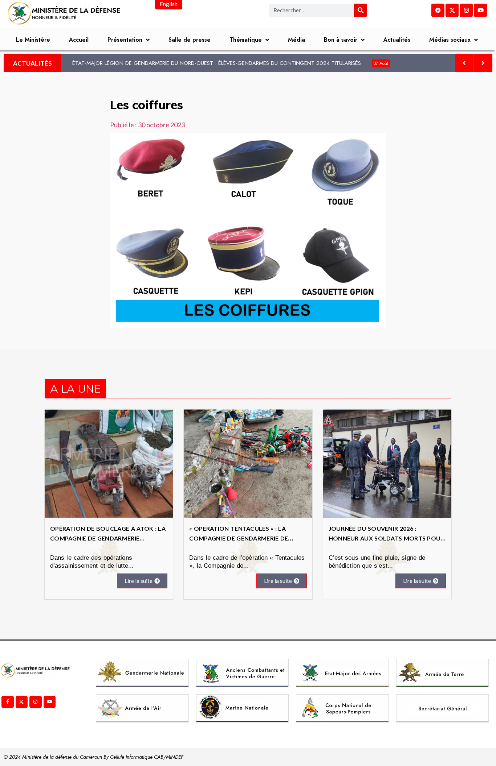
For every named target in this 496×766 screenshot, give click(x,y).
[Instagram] (466, 10)
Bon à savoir (340, 40)
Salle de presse (189, 40)
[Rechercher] (360, 10)
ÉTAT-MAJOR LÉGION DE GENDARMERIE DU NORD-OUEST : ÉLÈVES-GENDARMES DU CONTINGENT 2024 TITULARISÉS (230, 63)
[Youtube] (480, 10)
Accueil (79, 40)
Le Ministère (33, 40)
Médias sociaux (450, 40)
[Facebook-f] (7, 702)
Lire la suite (139, 580)
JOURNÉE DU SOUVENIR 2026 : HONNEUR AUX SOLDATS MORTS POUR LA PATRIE (386, 538)
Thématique (245, 40)
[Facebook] (437, 10)
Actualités (396, 40)
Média (296, 40)
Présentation (124, 40)
